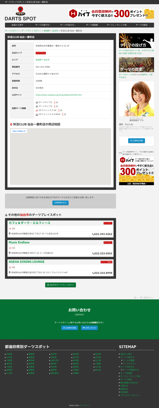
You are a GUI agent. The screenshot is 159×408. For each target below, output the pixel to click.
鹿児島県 (55, 373)
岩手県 (54, 354)
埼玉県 (98, 357)
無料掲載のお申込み (129, 382)
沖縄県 (76, 373)
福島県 (31, 357)
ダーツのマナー (130, 363)
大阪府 (9, 366)
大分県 (9, 373)
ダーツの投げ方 (67, 25)
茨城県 (54, 357)
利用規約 (124, 392)
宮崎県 (31, 373)
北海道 (9, 354)
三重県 (98, 363)
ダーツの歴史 (142, 25)
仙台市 (47, 59)
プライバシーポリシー (130, 395)
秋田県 (98, 354)
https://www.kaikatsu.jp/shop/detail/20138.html (59, 95)
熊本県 (98, 370)
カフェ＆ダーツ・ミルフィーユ (29, 223)
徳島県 (9, 370)
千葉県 (9, 360)
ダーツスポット (84, 405)
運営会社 (124, 389)
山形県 (9, 357)
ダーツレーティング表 (117, 25)
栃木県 (76, 357)
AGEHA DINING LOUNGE (26, 262)
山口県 (98, 366)
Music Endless (19, 242)
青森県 (31, 354)
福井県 (9, 363)
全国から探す (17, 25)
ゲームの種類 (129, 360)
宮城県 (39, 59)
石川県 (98, 360)
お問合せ (124, 385)
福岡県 (54, 370)
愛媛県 (31, 370)
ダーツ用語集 (92, 25)
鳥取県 (76, 366)
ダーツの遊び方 (42, 25)
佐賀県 (76, 370)
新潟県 (76, 360)
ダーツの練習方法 (131, 370)
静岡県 (54, 363)
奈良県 (54, 366)
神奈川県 (55, 360)
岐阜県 (31, 363)
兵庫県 (31, 366)
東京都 (31, 360)
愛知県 (76, 363)
